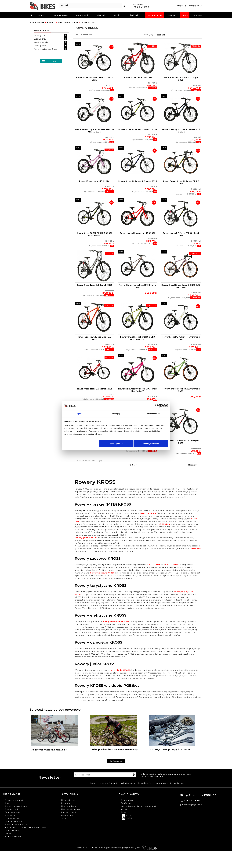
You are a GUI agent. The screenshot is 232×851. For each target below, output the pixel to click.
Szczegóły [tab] (116, 414)
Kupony (124, 812)
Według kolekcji (41, 42)
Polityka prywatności (14, 800)
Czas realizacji (11, 809)
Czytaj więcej (116, 761)
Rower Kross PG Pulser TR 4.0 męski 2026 (181, 442)
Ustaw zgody (114, 444)
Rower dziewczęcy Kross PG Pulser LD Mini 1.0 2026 (94, 130)
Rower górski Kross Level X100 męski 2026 (137, 286)
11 (137, 465)
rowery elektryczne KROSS (115, 621)
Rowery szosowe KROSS (102, 573)
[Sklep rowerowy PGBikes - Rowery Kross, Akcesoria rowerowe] (42, 5)
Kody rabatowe (11, 830)
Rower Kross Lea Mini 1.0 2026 (94, 181)
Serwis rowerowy (12, 818)
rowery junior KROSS (120, 670)
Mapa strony (67, 815)
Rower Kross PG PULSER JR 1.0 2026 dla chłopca (94, 234)
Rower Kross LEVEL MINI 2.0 (137, 77)
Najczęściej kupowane (71, 809)
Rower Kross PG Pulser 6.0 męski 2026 (137, 129)
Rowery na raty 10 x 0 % (15, 824)
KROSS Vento (172, 564)
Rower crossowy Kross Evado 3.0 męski (94, 338)
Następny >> (194, 465)
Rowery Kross (42, 30)
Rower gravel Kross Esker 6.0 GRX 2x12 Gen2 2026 (180, 286)
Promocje (66, 803)
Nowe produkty (68, 806)
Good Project (104, 847)
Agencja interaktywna (130, 847)
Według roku (40, 46)
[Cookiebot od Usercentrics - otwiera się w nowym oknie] (157, 405)
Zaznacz (174, 34)
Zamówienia (126, 803)
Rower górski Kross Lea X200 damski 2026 (181, 390)
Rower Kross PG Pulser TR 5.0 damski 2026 (181, 338)
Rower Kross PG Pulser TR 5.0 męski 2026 (181, 234)
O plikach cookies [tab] (152, 414)
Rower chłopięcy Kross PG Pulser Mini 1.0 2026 (181, 130)
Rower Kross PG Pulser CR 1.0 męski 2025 (181, 78)
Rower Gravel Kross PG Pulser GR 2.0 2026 (181, 182)
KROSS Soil (195, 548)
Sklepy (64, 818)
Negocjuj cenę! (68, 800)
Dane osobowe (127, 800)
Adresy (123, 809)
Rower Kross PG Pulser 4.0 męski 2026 (137, 181)
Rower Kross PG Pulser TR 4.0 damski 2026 (94, 78)
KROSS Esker (153, 564)
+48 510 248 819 (192, 800)
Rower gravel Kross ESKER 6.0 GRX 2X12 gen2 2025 (137, 338)
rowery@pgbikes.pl (193, 805)
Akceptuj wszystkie (150, 444)
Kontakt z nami (68, 812)
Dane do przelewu (13, 821)
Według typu (40, 39)
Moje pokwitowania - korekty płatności (138, 806)
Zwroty (7, 833)
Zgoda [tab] (80, 414)
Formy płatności (12, 812)
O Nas (7, 803)
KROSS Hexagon (147, 513)
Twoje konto (129, 794)
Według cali (39, 35)
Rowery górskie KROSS (86, 537)
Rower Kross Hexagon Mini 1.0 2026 (137, 233)
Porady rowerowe (12, 836)
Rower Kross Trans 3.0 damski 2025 (94, 285)
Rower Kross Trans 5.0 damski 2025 (94, 389)
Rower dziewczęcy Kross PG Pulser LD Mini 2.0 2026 (137, 390)
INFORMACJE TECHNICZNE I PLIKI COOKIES (26, 827)
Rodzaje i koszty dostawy (16, 806)
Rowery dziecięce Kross (45, 49)
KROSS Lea (164, 524)
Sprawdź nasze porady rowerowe (55, 709)
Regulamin (9, 815)
